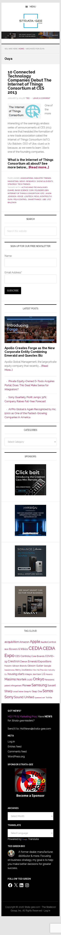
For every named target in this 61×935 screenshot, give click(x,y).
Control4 (25, 656)
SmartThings (34, 199)
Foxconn (8, 666)
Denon (23, 661)
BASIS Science (21, 190)
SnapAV (27, 691)
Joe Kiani (36, 674)
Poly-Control (20, 199)
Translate (33, 839)
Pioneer (26, 685)
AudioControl (48, 642)
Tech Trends (24, 184)
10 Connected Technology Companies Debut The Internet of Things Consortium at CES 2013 (29, 82)
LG (43, 674)
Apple (35, 641)
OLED (29, 679)
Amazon (24, 641)
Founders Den (42, 190)
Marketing (13, 181)
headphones (10, 670)
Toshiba (49, 698)
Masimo (10, 679)
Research (31, 181)
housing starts (16, 674)
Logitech (28, 196)
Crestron (14, 661)
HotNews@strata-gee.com (35, 728)
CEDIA (35, 648)
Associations (26, 178)
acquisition (12, 641)
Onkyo (38, 679)
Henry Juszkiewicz (23, 670)
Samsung (39, 685)
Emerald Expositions (39, 661)
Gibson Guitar (35, 665)
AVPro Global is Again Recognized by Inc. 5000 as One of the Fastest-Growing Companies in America (30, 413)
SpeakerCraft (40, 698)
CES (17, 656)
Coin (31, 190)
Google (47, 665)
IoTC (42, 193)
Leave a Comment (41, 98)
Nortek (21, 679)
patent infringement (13, 686)
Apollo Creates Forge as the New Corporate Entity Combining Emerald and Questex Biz (30, 351)
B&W (7, 649)
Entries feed (14, 746)
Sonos (48, 691)
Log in (11, 741)
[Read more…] (38, 167)
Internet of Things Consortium (23, 193)
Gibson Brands (19, 665)
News (22, 181)
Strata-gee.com (30, 21)
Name (8, 255)
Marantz (49, 674)
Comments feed (17, 751)
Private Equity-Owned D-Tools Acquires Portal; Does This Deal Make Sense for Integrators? (29, 385)
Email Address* (13, 272)
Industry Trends (42, 178)
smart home (18, 691)
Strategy (12, 184)
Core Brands (37, 656)
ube (44, 199)
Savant (52, 685)
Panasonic (49, 679)
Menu (33, 6)
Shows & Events (45, 181)
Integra (28, 674)
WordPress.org (16, 756)
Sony (9, 697)
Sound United (24, 697)
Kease (20, 196)
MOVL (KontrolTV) (43, 196)
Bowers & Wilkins (18, 649)
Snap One (37, 691)
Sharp (9, 691)
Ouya (10, 199)
